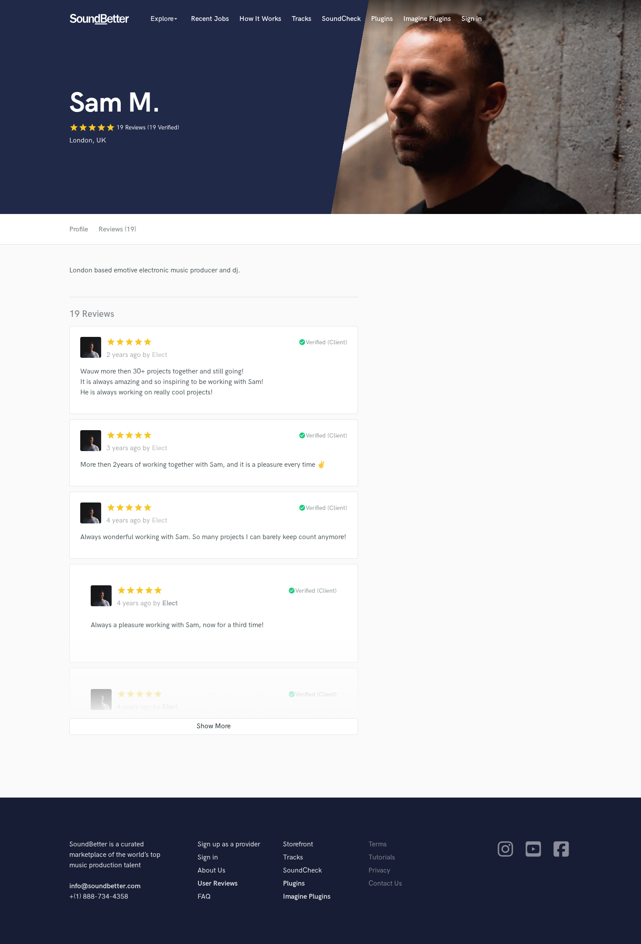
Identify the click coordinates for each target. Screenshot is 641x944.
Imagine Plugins (427, 19)
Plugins (382, 19)
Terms (377, 844)
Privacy (379, 870)
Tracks (301, 19)
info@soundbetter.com (104, 886)
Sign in (471, 19)
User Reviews (218, 883)
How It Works (260, 19)
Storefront (298, 844)
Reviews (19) (117, 229)
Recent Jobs (210, 19)
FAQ (204, 897)
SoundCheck (341, 19)
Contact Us (385, 883)
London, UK (87, 140)
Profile (78, 229)
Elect (159, 355)
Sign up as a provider (229, 844)
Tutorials (381, 857)
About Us (211, 870)
